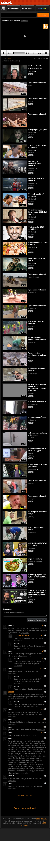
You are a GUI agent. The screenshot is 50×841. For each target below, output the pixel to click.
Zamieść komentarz (36, 620)
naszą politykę (41, 819)
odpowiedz (25, 633)
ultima (9, 58)
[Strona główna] (6, 2)
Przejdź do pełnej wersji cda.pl (25, 808)
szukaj (43, 15)
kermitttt (11, 692)
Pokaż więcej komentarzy (25, 795)
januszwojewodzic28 (21, 636)
